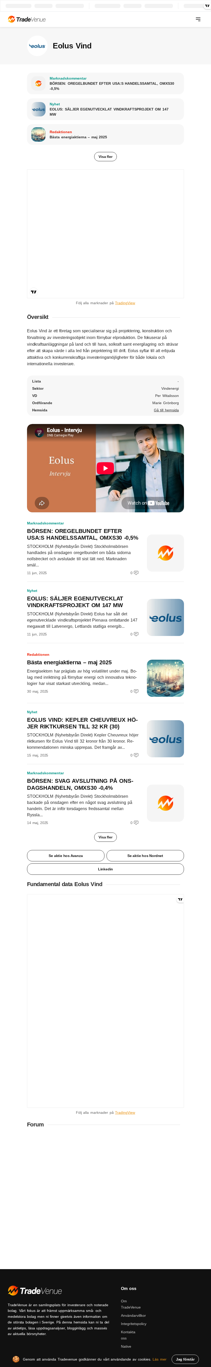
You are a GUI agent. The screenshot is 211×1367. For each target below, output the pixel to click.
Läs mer (159, 1359)
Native (126, 1346)
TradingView (125, 303)
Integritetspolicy (133, 1324)
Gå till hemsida (166, 410)
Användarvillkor (133, 1315)
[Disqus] (105, 1198)
